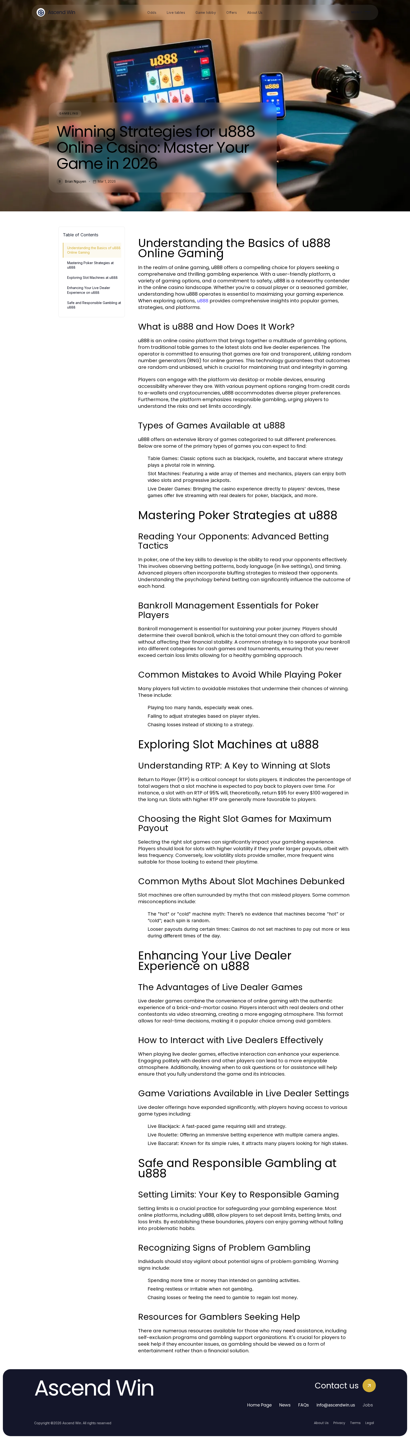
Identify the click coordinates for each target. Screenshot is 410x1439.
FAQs (303, 1405)
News (285, 1405)
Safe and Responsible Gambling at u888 (94, 305)
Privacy (339, 1422)
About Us (321, 1422)
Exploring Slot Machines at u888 (92, 277)
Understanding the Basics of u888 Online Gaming (94, 250)
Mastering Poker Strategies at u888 (90, 265)
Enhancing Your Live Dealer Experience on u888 (88, 290)
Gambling (69, 113)
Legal (369, 1422)
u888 (202, 301)
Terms (355, 1422)
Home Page (259, 1405)
